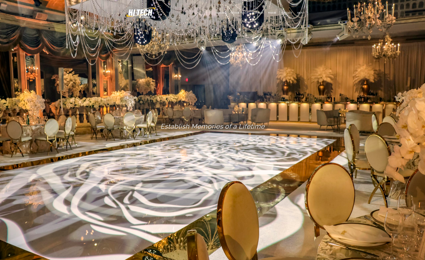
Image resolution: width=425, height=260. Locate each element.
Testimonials (239, 12)
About (301, 12)
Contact (286, 12)
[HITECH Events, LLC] (141, 12)
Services (257, 12)
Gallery (221, 12)
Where (272, 12)
